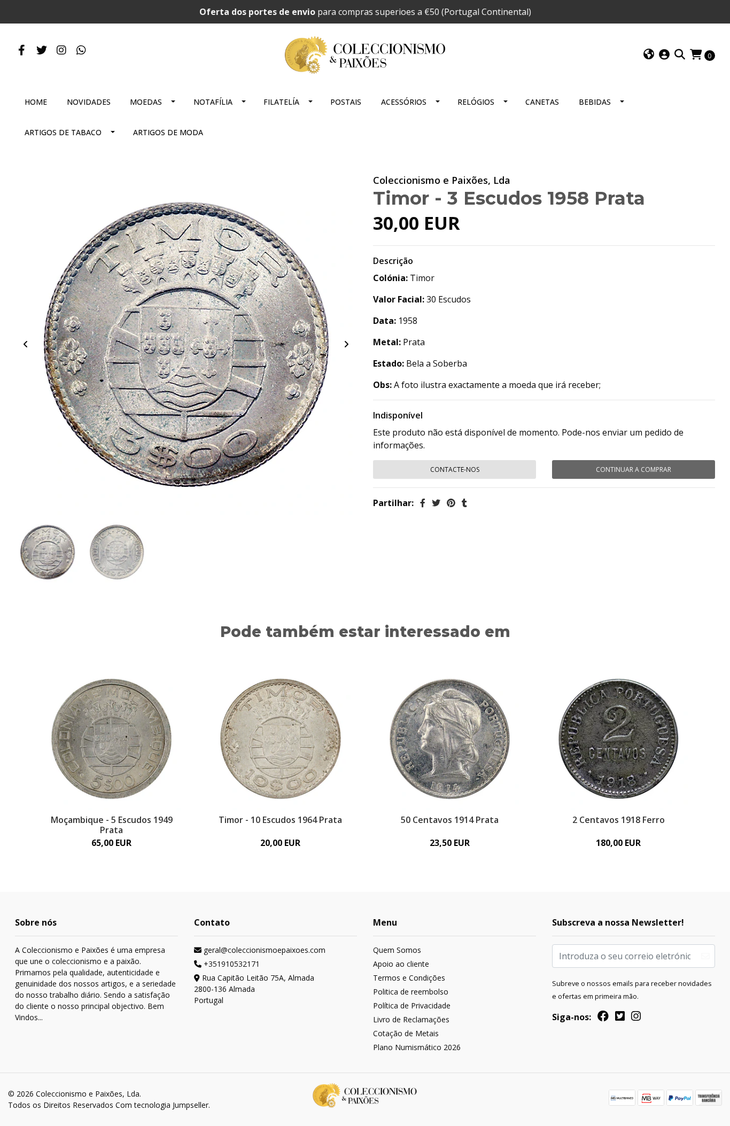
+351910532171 (230, 964)
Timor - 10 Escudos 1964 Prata (280, 820)
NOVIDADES (89, 102)
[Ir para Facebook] (21, 51)
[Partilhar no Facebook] (422, 503)
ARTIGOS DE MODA (168, 132)
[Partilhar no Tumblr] (464, 503)
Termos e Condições (409, 978)
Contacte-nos (454, 469)
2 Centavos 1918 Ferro (618, 820)
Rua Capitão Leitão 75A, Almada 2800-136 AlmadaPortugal (254, 989)
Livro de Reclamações (411, 1019)
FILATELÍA (281, 102)
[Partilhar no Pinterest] (451, 503)
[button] (648, 55)
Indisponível (398, 415)
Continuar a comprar (633, 469)
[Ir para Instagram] (61, 51)
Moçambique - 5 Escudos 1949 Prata (112, 825)
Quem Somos (397, 950)
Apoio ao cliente (401, 964)
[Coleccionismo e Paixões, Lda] (365, 54)
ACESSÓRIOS (403, 102)
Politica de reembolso (410, 992)
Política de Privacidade (412, 1005)
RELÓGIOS (475, 102)
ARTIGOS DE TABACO (63, 132)
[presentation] (25, 344)
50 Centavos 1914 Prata (450, 820)
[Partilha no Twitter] (436, 503)
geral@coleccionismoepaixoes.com (263, 950)
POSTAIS (345, 102)
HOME (36, 102)
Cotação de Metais (406, 1033)
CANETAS (542, 102)
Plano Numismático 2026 (417, 1047)
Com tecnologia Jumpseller (161, 1105)
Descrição (393, 261)
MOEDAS (146, 102)
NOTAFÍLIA (212, 102)
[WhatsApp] (81, 51)
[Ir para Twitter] (41, 51)
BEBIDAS (595, 102)
